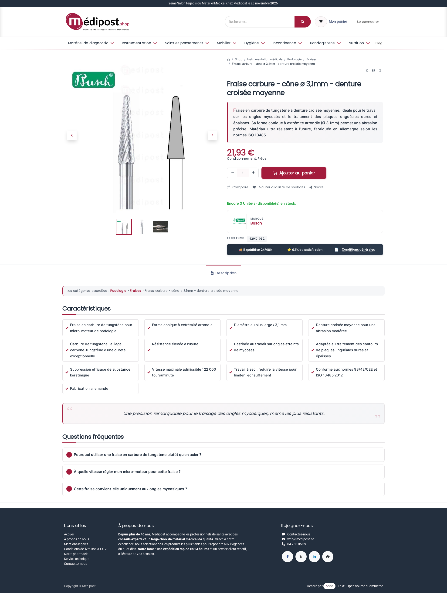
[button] (72, 135)
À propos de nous (76, 539)
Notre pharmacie (76, 554)
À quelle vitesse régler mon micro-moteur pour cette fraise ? (127, 471)
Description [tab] (225, 273)
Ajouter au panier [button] (296, 173)
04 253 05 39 (296, 544)
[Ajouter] (253, 173)
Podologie (294, 59)
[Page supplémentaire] (327, 556)
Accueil (69, 534)
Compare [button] (240, 187)
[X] (301, 556)
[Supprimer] (232, 173)
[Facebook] (287, 556)
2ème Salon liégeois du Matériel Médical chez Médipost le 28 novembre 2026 (223, 3)
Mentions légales (76, 544)
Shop (238, 59)
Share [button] (319, 187)
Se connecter (368, 21)
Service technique (76, 559)
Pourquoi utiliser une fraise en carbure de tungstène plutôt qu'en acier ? (137, 454)
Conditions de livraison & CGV (85, 549)
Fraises (311, 59)
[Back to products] (373, 71)
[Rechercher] (303, 22)
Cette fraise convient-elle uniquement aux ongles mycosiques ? (130, 488)
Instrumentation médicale (264, 59)
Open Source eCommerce (365, 586)
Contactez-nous (75, 563)
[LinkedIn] (314, 556)
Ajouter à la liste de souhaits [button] (281, 187)
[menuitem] (90, 43)
